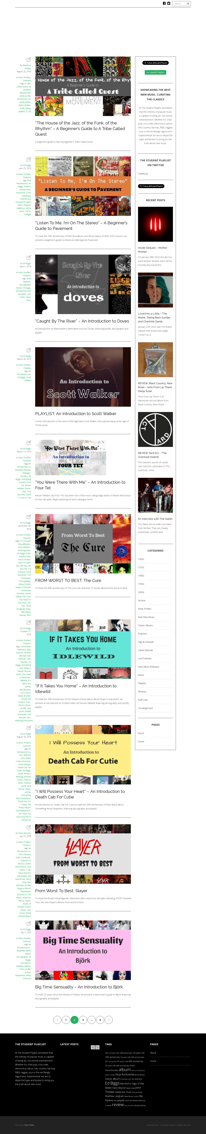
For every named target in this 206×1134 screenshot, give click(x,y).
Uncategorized (145, 708)
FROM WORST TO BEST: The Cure (68, 580)
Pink (24, 491)
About (157, 33)
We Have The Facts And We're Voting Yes (23, 816)
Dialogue (26, 473)
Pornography (25, 581)
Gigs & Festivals (146, 641)
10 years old (114, 1053)
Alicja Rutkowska (124, 1074)
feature (27, 186)
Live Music (142, 33)
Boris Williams (24, 547)
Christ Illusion (24, 854)
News (106, 33)
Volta (28, 975)
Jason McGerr (24, 773)
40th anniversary (136, 1061)
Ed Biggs (27, 165)
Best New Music (146, 617)
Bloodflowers (24, 544)
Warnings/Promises (24, 720)
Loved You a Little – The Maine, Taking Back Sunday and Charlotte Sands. (154, 317)
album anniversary (138, 1070)
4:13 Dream (25, 541)
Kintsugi (19, 776)
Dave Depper (24, 764)
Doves (19, 287)
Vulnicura (27, 978)
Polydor (127, 1101)
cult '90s (131, 1079)
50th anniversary (122, 1065)
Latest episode (145, 650)
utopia (28, 972)
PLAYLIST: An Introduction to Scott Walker (75, 413)
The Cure (26, 596)
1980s (141, 575)
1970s (141, 567)
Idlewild (23, 680)
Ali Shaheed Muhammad (25, 89)
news (136, 1096)
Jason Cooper (24, 562)
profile (23, 708)
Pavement (20, 192)
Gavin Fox (20, 674)
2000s (141, 592)
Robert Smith (25, 584)
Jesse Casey (131, 1088)
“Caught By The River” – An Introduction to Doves (82, 321)
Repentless (26, 891)
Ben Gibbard (25, 755)
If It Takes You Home (26, 683)
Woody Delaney (140, 1105)
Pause (28, 488)
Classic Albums (123, 33)
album (125, 1069)
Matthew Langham (114, 1096)
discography (25, 284)
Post (22, 969)
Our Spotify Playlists (155, 72)
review (118, 1104)
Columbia (124, 1079)
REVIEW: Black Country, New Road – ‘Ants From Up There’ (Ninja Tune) (155, 387)
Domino (24, 476)
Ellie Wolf (124, 1083)
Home (49, 33)
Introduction (25, 189)
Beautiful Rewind (23, 470)
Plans (28, 789)
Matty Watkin (24, 105)
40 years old (122, 1061)
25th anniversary (137, 1057)
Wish (29, 615)
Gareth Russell (24, 671)
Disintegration (24, 550)
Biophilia (21, 950)
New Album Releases (148, 666)
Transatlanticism (23, 810)
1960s (141, 559)
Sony (126, 1105)
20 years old (138, 1053)
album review (110, 1075)
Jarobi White (25, 102)
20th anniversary (112, 1057)
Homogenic (25, 963)
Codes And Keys (23, 761)
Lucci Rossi (25, 692)
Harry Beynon (24, 833)
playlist (22, 111)
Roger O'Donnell (23, 587)
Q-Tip (28, 111)
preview (134, 1100)
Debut (28, 953)
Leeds (118, 1092)
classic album (112, 1078)
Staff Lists (143, 699)
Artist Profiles (24, 77)
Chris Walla (26, 758)
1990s (141, 584)
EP (130, 1084)
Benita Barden (140, 1075)
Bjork (28, 950)
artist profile (25, 96)
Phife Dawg (25, 108)
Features (62, 33)
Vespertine (20, 975)
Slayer (28, 900)
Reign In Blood (24, 888)
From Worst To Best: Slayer (61, 890)
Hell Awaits (22, 876)
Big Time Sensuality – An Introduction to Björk (79, 986)
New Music (128, 1096)
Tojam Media (29, 1125)
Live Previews (144, 658)
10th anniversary (125, 1053)
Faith (28, 553)
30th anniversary (111, 1061)
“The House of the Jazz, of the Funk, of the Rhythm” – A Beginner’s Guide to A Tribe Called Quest (80, 128)
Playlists (78, 33)
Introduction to (24, 99)
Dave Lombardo (23, 857)
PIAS (115, 1100)
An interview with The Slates (155, 518)
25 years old (125, 1057)
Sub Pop (131, 1105)
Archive (141, 600)
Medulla (19, 966)
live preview (137, 1092)
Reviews (93, 33)
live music (127, 1092)
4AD (106, 1053)
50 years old (110, 1065)
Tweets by (143, 173)
